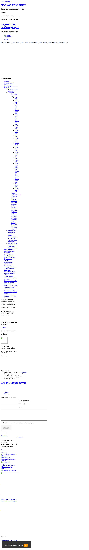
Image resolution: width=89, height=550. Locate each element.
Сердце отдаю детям (13, 382)
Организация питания (8, 259)
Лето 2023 (16, 157)
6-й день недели (12, 245)
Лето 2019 (16, 104)
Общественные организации (12, 240)
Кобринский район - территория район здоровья (10, 273)
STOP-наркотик (9, 256)
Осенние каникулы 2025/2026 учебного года (14, 202)
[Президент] (4, 456)
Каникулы (11, 92)
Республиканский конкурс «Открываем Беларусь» (10, 292)
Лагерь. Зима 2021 (17, 139)
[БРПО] (9, 465)
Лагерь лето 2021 (17, 122)
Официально (23, 372)
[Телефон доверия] (6, 467)
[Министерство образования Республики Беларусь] (9, 460)
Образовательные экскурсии (9, 269)
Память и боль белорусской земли (12, 232)
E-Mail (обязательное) (25, 404)
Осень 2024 (16, 176)
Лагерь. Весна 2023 (17, 154)
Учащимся (7, 252)
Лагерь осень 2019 (17, 111)
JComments (20, 437)
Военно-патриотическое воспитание (12, 237)
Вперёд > (7, 393)
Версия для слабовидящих (10, 25)
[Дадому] (4, 453)
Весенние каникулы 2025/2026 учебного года (14, 218)
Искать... (3, 16)
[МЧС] (3, 468)
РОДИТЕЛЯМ (8, 254)
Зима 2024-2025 (16, 185)
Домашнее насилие (10, 295)
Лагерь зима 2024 (17, 190)
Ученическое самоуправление (12, 247)
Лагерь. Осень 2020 (17, 127)
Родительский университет (8, 262)
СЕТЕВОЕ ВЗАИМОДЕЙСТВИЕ (11, 284)
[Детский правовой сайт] (8, 454)
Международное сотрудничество (9, 287)
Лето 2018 (16, 107)
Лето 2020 (16, 98)
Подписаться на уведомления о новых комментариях (18, 423)
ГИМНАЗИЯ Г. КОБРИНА (13, 5)
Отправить (4, 436)
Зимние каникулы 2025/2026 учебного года (14, 210)
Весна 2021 (16, 115)
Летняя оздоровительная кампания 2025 (16, 195)
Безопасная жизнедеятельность (10, 266)
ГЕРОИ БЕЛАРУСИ (10, 296)
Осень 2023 (16, 160)
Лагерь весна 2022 (17, 144)
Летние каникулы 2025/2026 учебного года (14, 226)
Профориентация (9, 251)
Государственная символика (13, 90)
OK (26, 545)
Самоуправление (13, 243)
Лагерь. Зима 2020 (17, 132)
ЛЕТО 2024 (16, 168)
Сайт (20, 407)
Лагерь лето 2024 (17, 172)
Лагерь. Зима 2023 (17, 165)
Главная (6, 81)
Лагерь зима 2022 (17, 149)
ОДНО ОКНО (8, 85)
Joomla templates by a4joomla (9, 540)
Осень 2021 (16, 135)
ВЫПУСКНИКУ (9, 249)
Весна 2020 (16, 101)
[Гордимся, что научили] (8, 470)
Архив (6, 39)
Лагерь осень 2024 (17, 180)
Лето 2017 (16, 118)
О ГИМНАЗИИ (8, 83)
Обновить (4, 431)
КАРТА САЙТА (9, 282)
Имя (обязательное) (24, 400)
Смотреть (3, 327)
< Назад (6, 392)
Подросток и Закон (9, 257)
